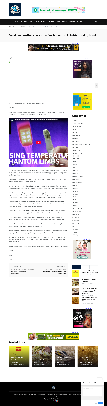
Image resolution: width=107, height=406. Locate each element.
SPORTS (75, 229)
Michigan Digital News (88, 274)
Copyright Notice (41, 394)
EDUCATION (76, 150)
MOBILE (75, 191)
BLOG (58, 22)
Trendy (94, 267)
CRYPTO (75, 138)
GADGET (75, 165)
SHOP (81, 22)
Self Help (76, 220)
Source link (12, 259)
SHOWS (75, 226)
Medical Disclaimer (67, 394)
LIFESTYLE (51, 22)
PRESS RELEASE (78, 208)
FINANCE (76, 159)
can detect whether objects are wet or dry (52, 219)
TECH (31, 22)
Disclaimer (49, 394)
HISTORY (76, 179)
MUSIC (75, 200)
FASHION (76, 156)
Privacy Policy (76, 394)
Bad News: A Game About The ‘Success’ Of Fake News (90, 271)
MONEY (75, 194)
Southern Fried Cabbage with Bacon (89, 280)
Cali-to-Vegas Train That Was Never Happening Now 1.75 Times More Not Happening (90, 291)
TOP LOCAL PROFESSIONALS (70, 22)
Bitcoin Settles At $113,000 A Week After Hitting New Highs (90, 299)
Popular (85, 267)
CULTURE (76, 141)
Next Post (60, 266)
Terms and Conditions (54, 396)
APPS (75, 121)
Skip (96, 403)
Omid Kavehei (13, 230)
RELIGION (76, 214)
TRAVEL (75, 235)
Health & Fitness (78, 176)
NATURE (75, 203)
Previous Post (17, 266)
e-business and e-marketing (81, 144)
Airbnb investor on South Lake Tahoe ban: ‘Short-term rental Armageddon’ (23, 271)
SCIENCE (76, 217)
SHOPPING (76, 223)
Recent (76, 267)
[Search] (96, 85)
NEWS (16, 22)
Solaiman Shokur (29, 188)
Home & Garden (77, 182)
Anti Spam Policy (32, 394)
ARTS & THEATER (78, 124)
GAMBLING (76, 167)
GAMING (75, 170)
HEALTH (75, 173)
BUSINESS (24, 22)
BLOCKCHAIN (77, 127)
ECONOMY (76, 147)
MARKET (75, 188)
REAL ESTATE (77, 211)
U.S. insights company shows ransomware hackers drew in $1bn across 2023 (54, 271)
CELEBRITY (76, 135)
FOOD (75, 162)
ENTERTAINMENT (40, 22)
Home (11, 22)
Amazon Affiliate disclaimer (20, 394)
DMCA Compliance (57, 394)
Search (74, 82)
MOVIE (75, 197)
